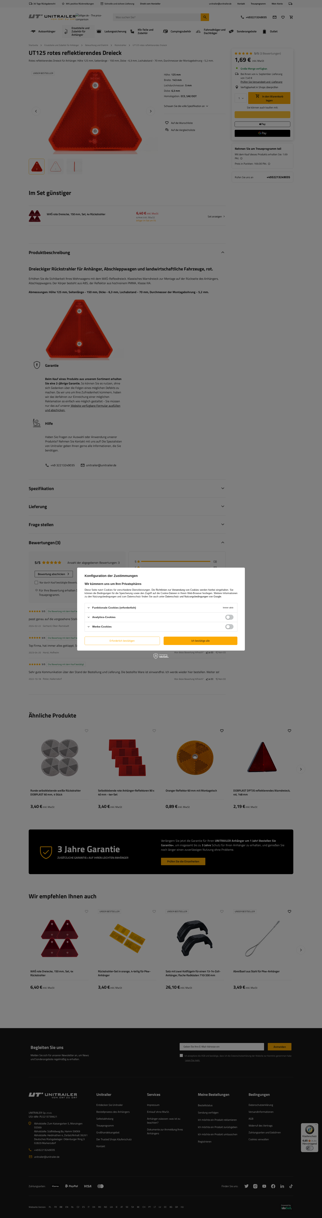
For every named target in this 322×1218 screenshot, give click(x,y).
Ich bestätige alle (200, 641)
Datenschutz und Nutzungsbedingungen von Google (193, 596)
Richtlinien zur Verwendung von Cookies (177, 589)
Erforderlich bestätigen (122, 641)
